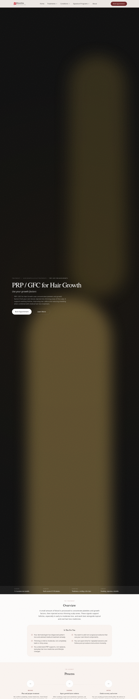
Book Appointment (119, 4)
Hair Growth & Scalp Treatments (35, 278)
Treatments (16, 278)
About (95, 4)
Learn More (41, 312)
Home (42, 4)
